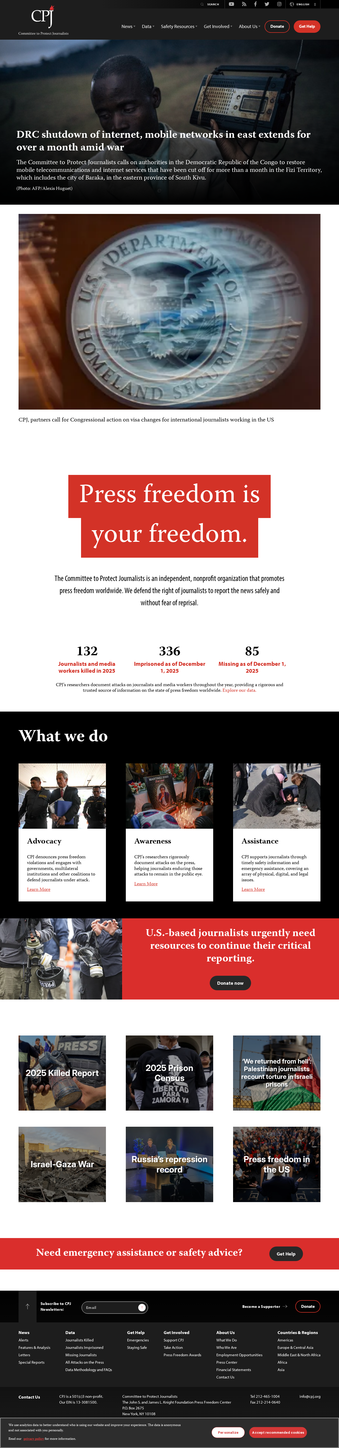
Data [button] (146, 26)
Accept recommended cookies (278, 1432)
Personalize (228, 1432)
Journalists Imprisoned (84, 1347)
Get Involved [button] (216, 26)
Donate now (230, 983)
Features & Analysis (34, 1347)
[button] (315, 4)
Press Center (226, 1362)
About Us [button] (248, 26)
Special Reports (31, 1362)
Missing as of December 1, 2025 (252, 659)
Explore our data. (239, 691)
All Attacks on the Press (84, 1362)
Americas (285, 1339)
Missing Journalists (81, 1354)
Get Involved (176, 1332)
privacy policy (34, 1439)
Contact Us (225, 1377)
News (24, 1332)
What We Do (226, 1339)
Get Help (307, 26)
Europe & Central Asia (295, 1347)
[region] (169, 1433)
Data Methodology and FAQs (88, 1369)
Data (70, 1332)
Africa (282, 1362)
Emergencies (138, 1339)
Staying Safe (137, 1347)
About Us (225, 1332)
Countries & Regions (298, 1332)
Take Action (173, 1347)
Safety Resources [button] (177, 26)
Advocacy (44, 841)
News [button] (127, 26)
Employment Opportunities (239, 1354)
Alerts (23, 1339)
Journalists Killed (79, 1339)
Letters (24, 1354)
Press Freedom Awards (182, 1354)
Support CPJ (174, 1339)
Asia (281, 1369)
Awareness (152, 841)
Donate (277, 26)
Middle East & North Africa (299, 1354)
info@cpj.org (310, 1396)
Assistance (260, 841)
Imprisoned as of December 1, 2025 (169, 659)
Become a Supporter (261, 1306)
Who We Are (226, 1347)
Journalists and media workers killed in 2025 (86, 659)
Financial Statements (233, 1369)
